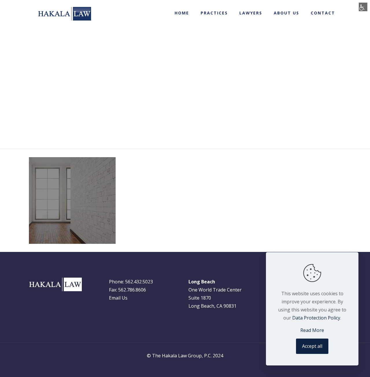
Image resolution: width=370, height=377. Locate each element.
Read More (312, 330)
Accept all (312, 346)
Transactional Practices (168, 121)
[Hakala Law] (64, 13)
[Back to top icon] (346, 367)
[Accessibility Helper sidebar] (363, 7)
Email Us (118, 298)
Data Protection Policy (316, 318)
